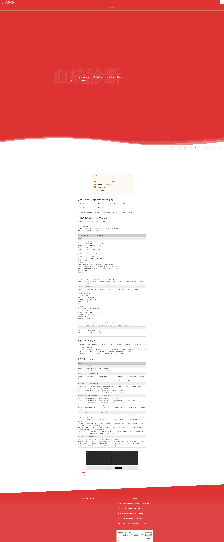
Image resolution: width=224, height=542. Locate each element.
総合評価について (101, 190)
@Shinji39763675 (109, 468)
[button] (130, 175)
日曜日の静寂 (10, 2)
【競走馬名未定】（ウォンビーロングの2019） (89, 249)
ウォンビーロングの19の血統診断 (105, 182)
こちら (123, 212)
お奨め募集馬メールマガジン (104, 184)
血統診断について (101, 187)
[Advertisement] (112, 161)
